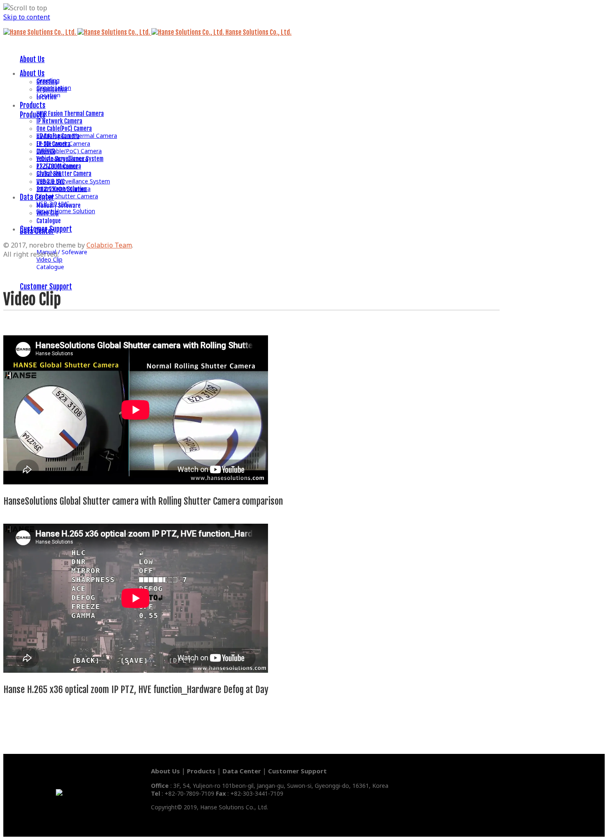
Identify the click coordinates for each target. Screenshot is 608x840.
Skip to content (26, 17)
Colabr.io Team (109, 245)
